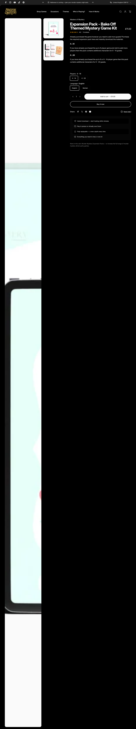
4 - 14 (74, 78)
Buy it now (100, 104)
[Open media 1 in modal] (23, 372)
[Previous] (43, 2)
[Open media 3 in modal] (53, 50)
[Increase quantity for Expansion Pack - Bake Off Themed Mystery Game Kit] (80, 97)
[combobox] (120, 2)
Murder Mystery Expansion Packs (93, 143)
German (85, 88)
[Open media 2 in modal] (53, 28)
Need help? (127, 111)
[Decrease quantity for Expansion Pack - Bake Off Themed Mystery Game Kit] (72, 97)
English (74, 88)
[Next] (92, 2)
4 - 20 (84, 78)
